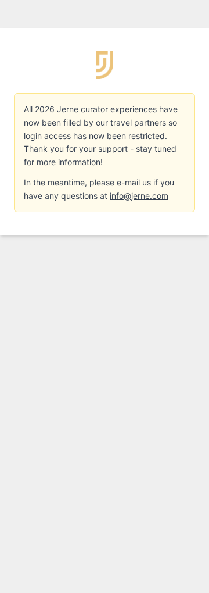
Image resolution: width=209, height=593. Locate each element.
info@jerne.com (139, 196)
